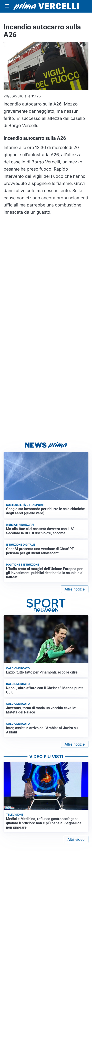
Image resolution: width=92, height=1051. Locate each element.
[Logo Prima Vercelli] (46, 6)
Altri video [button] (76, 839)
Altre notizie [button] (75, 589)
